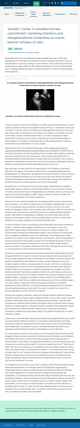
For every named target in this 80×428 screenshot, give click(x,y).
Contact (30, 425)
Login (36, 3)
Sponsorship (41, 425)
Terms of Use (20, 425)
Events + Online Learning (33, 14)
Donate (26, 3)
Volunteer (16, 3)
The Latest (73, 14)
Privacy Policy (8, 425)
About (7, 14)
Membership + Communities (20, 14)
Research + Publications (46, 14)
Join (6, 3)
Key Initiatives (60, 14)
